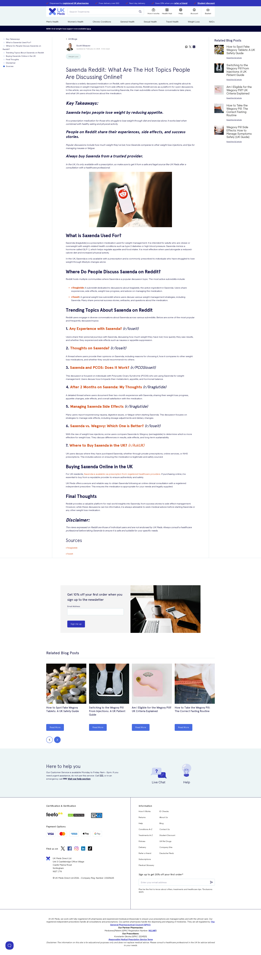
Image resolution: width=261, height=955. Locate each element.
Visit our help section (79, 778)
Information (145, 805)
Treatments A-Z (146, 835)
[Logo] (57, 11)
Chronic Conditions (102, 21)
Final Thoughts (12, 59)
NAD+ (212, 21)
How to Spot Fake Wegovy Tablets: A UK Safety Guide (62, 709)
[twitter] (190, 47)
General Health (127, 21)
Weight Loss (194, 21)
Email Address (73, 606)
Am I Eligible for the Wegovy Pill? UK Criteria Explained (151, 709)
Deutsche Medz (166, 853)
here (89, 28)
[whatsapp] (186, 47)
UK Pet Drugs (165, 841)
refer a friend (180, 3)
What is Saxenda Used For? (18, 42)
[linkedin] (194, 47)
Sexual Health (150, 21)
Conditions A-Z (145, 829)
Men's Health (52, 21)
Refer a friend (145, 853)
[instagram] (76, 848)
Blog (161, 823)
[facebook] (70, 848)
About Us (163, 817)
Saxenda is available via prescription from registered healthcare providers (122, 473)
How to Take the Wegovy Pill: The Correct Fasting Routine (192, 709)
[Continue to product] (66, 684)
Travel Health (172, 21)
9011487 (152, 930)
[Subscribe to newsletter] (211, 882)
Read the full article (234, 58)
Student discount (206, 3)
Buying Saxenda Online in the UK (21, 56)
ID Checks (164, 811)
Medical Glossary (146, 865)
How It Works (145, 811)
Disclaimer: (11, 62)
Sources (9, 66)
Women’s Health (75, 21)
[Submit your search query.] (140, 11)
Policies (142, 841)
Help (141, 823)
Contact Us (164, 829)
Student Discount (167, 835)
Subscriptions (145, 859)
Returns (142, 817)
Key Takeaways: (13, 39)
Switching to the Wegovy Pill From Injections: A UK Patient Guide (107, 711)
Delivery (142, 847)
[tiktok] (90, 848)
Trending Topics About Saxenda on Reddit (25, 52)
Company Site (165, 847)
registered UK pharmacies (76, 3)
